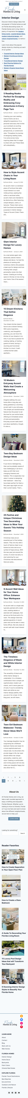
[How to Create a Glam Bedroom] (14, 886)
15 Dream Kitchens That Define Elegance (13, 312)
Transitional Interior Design (13, 61)
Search (22, 833)
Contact (4, 1040)
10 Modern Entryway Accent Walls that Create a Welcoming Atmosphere (13, 386)
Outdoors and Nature (9, 1085)
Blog (3, 1043)
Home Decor (6, 1060)
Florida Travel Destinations (11, 1076)
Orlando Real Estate (8, 1068)
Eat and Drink (6, 1082)
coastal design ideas (18, 34)
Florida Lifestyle (7, 1087)
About (4, 1037)
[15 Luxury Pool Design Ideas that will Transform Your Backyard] (14, 948)
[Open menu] (24, 10)
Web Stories (6, 1049)
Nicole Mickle (8, 112)
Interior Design (7, 1057)
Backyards (5, 1062)
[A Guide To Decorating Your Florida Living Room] (14, 919)
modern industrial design (10, 36)
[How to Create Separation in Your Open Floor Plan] (14, 856)
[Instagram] (15, 1092)
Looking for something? (10, 830)
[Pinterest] (9, 1092)
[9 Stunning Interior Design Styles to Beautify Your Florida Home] (14, 976)
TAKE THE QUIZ (14, 4)
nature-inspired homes (10, 39)
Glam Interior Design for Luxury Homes (13, 244)
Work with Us (6, 1046)
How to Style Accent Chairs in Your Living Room (14, 175)
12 (20, 781)
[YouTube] (18, 1092)
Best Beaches (6, 1079)
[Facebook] (12, 1092)
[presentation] (14, 82)
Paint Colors (6, 1065)
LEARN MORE (14, 818)
